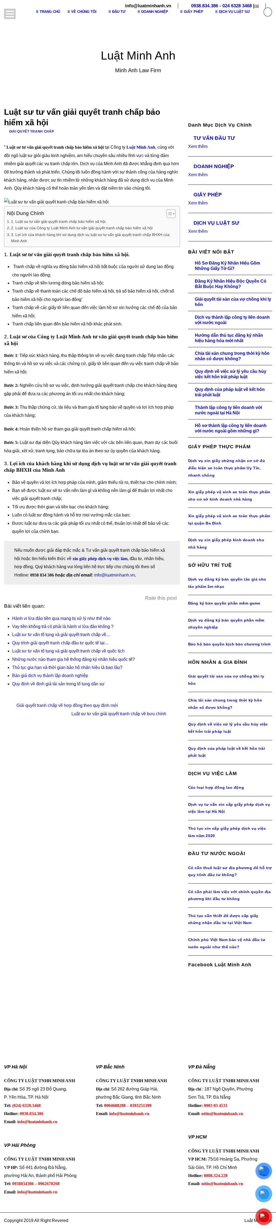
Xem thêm (198, 146)
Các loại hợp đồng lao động (216, 787)
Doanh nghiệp (154, 12)
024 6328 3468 (237, 5)
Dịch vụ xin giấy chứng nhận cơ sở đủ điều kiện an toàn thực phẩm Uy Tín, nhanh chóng (226, 468)
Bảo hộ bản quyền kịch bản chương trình (229, 644)
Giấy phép (193, 12)
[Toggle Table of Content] (168, 213)
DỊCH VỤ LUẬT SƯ (216, 223)
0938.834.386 (204, 5)
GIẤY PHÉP (208, 194)
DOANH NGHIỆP (214, 166)
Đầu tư (119, 12)
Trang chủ (50, 12)
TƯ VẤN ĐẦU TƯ (214, 138)
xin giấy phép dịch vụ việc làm (100, 558)
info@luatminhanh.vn (114, 575)
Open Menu (10, 14)
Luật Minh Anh (140, 147)
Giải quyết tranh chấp (31, 131)
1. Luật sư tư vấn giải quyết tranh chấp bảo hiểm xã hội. (58, 221)
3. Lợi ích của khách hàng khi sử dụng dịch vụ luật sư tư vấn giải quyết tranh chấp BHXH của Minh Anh (90, 237)
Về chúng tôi (83, 12)
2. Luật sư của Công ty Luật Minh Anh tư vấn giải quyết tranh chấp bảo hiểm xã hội (82, 228)
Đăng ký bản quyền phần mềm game (224, 603)
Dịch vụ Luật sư (234, 12)
